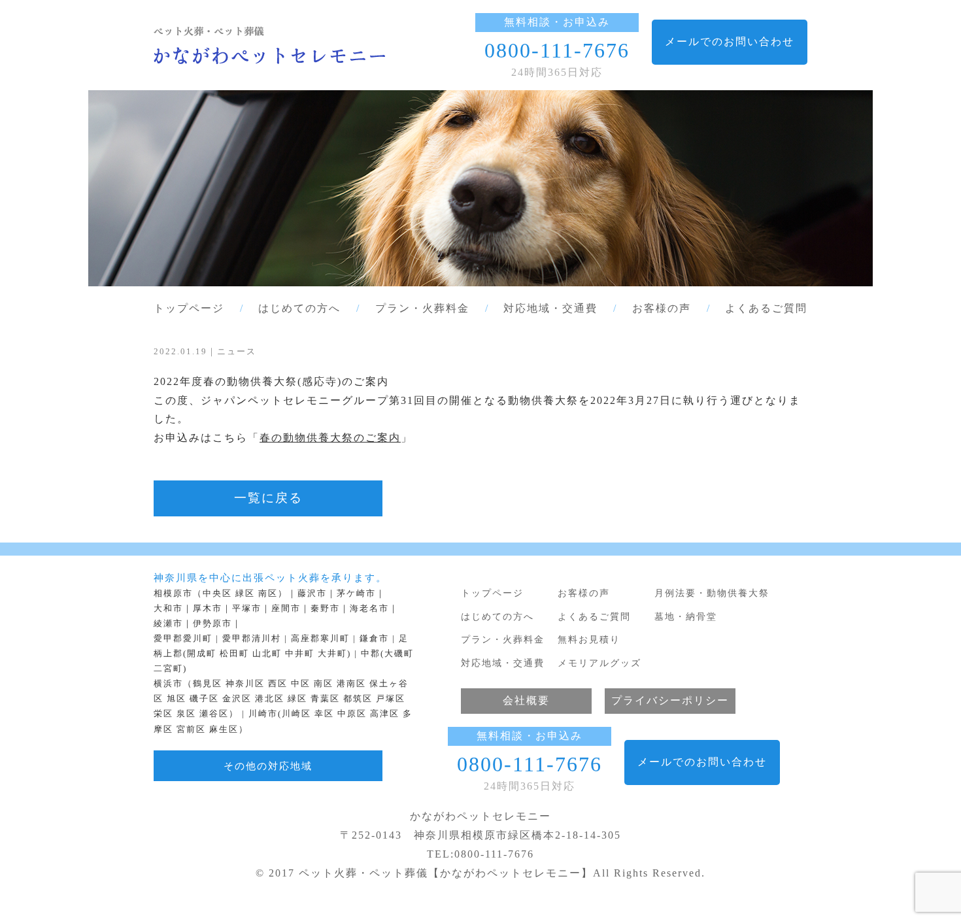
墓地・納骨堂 (685, 616)
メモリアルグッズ (599, 663)
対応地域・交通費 (550, 308)
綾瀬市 (168, 623)
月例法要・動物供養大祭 (711, 593)
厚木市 (207, 608)
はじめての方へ (299, 308)
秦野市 (325, 608)
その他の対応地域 (268, 765)
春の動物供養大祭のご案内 (330, 437)
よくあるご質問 (766, 308)
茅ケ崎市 (356, 593)
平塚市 (246, 608)
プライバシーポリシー (670, 700)
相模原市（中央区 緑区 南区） (221, 593)
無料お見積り (589, 639)
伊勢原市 (212, 623)
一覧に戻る (268, 498)
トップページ (189, 308)
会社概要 (526, 700)
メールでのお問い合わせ (729, 41)
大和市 (168, 608)
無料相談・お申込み (557, 21)
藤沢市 (312, 593)
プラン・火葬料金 (422, 308)
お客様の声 (661, 308)
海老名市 (369, 608)
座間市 (286, 608)
